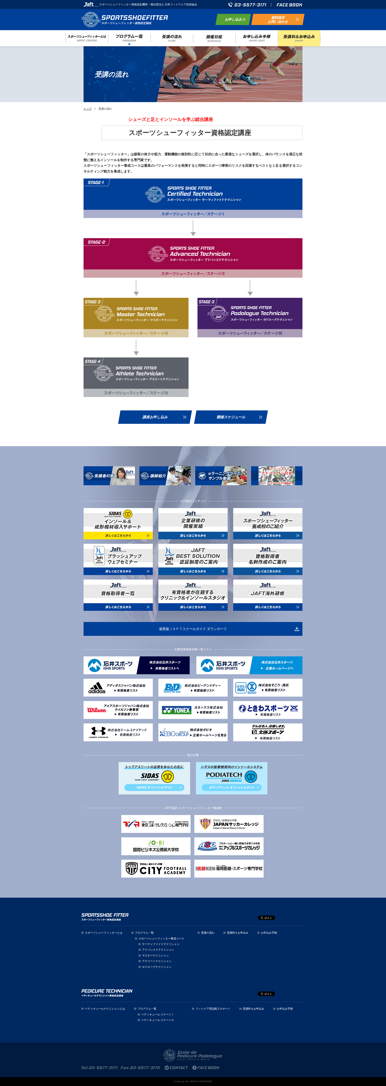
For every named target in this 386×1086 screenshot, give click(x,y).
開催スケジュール (231, 417)
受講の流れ (172, 38)
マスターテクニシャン (155, 955)
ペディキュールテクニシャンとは (105, 1008)
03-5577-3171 (247, 4)
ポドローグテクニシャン (157, 966)
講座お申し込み (155, 417)
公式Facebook (289, 4)
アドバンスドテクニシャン (158, 949)
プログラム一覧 (129, 38)
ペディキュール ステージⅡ (157, 1020)
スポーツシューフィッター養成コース (126, 19)
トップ (88, 108)
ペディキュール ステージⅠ (157, 1014)
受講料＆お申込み (299, 38)
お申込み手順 (256, 38)
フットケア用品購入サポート (212, 1008)
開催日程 (214, 38)
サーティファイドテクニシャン (161, 944)
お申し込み (233, 19)
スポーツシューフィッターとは (87, 38)
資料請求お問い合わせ (278, 19)
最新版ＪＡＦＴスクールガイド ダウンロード (193, 629)
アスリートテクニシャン (157, 961)
